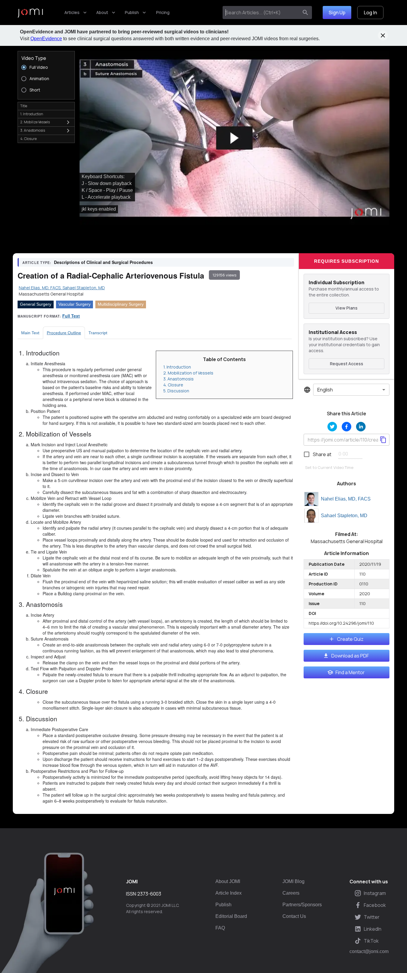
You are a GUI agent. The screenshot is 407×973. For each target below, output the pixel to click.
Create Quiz (350, 639)
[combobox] (261, 12)
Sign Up (337, 12)
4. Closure (173, 385)
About (102, 12)
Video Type (33, 58)
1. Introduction (177, 367)
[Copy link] (383, 440)
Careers (290, 893)
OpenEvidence (46, 38)
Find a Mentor (350, 672)
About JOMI (227, 881)
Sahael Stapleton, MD (344, 515)
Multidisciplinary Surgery (121, 304)
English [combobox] (325, 389)
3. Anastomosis (178, 379)
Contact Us (294, 916)
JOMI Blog (293, 881)
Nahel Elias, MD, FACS (346, 498)
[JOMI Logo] (30, 12)
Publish (132, 12)
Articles (72, 12)
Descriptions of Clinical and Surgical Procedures (103, 262)
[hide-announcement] (383, 35)
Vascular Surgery (74, 304)
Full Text (71, 316)
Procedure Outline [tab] (64, 332)
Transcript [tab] (97, 332)
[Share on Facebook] (346, 426)
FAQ (220, 927)
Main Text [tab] (30, 332)
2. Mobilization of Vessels (188, 373)
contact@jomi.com (369, 951)
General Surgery (35, 304)
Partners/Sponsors (302, 904)
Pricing (163, 12)
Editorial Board (231, 916)
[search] (305, 12)
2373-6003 (149, 893)
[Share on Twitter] (332, 426)
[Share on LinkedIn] (361, 426)
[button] (234, 138)
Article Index (228, 893)
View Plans (346, 308)
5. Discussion (176, 391)
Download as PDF (350, 655)
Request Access (346, 363)
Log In (370, 12)
